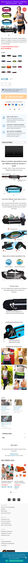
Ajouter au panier (15, 96)
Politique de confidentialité (16, 560)
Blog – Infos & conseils (6, 525)
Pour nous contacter (6, 521)
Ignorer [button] (20, 3)
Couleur (3, 52)
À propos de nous (7, 434)
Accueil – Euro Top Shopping (8, 507)
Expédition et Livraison (6, 533)
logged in (13, 455)
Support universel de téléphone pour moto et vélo (6, 424)
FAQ (3, 438)
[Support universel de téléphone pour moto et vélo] (6, 419)
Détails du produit (7, 142)
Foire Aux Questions (6, 523)
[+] (9, 84)
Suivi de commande (5, 513)
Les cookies (4, 545)
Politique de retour (5, 535)
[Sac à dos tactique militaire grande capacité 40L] (18, 402)
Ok (6, 560)
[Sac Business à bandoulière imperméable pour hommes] (6, 402)
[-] (2, 84)
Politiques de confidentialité (7, 543)
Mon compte (4, 511)
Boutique (3, 509)
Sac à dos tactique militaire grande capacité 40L (17, 408)
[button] (8, 35)
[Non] (26, 558)
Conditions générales (6, 541)
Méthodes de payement (6, 531)
